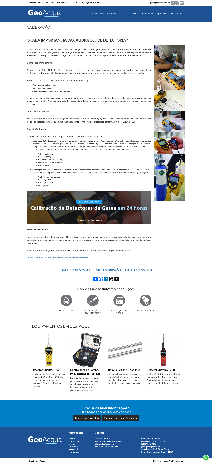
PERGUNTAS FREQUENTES (153, 13)
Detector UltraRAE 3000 (161, 369)
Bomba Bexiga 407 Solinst (124, 369)
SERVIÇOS (124, 13)
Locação (72, 444)
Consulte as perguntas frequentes (120, 418)
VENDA (135, 13)
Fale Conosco (74, 452)
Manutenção (74, 449)
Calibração (73, 446)
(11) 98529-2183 (75, 2)
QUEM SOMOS (98, 13)
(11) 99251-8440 (91, 2)
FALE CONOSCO (176, 13)
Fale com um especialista (87, 418)
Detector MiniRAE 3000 (46, 369)
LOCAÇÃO (112, 13)
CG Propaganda (176, 461)
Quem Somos (74, 441)
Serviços (72, 438)
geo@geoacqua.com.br (160, 2)
